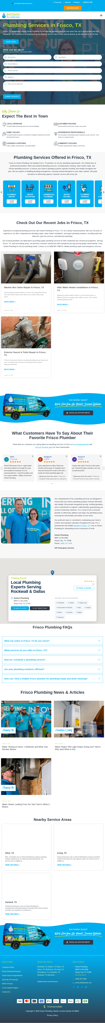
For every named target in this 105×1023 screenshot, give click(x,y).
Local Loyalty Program (10, 988)
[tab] (52, 641)
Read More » (10, 302)
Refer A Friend (7, 984)
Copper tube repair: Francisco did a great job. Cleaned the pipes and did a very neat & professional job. (86, 468)
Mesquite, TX (42, 975)
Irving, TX (60, 969)
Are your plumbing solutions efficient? (24, 669)
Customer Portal (8, 967)
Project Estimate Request (11, 971)
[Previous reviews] (1, 468)
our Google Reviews (81, 444)
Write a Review (85, 588)
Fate (79, 607)
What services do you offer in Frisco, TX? (25, 650)
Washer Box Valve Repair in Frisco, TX (24, 287)
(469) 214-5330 (21, 608)
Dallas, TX (52, 967)
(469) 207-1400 (66, 543)
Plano (60, 612)
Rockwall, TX (42, 967)
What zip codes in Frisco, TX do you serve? (27, 641)
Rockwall (61, 603)
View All (60, 617)
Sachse (70, 612)
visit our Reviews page (44, 447)
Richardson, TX (43, 972)
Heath (88, 607)
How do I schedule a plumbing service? (24, 659)
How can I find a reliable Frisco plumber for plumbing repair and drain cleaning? (46, 678)
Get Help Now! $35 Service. (23, 3)
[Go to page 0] (51, 483)
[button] (101, 15)
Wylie (80, 612)
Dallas (72, 603)
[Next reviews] (103, 468)
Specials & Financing (10, 979)
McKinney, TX (51, 969)
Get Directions (41, 608)
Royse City (83, 603)
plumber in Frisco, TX (82, 526)
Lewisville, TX (55, 972)
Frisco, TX (41, 969)
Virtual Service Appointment (12, 975)
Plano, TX (60, 967)
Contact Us (6, 992)
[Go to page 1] (53, 483)
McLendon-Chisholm (65, 607)
